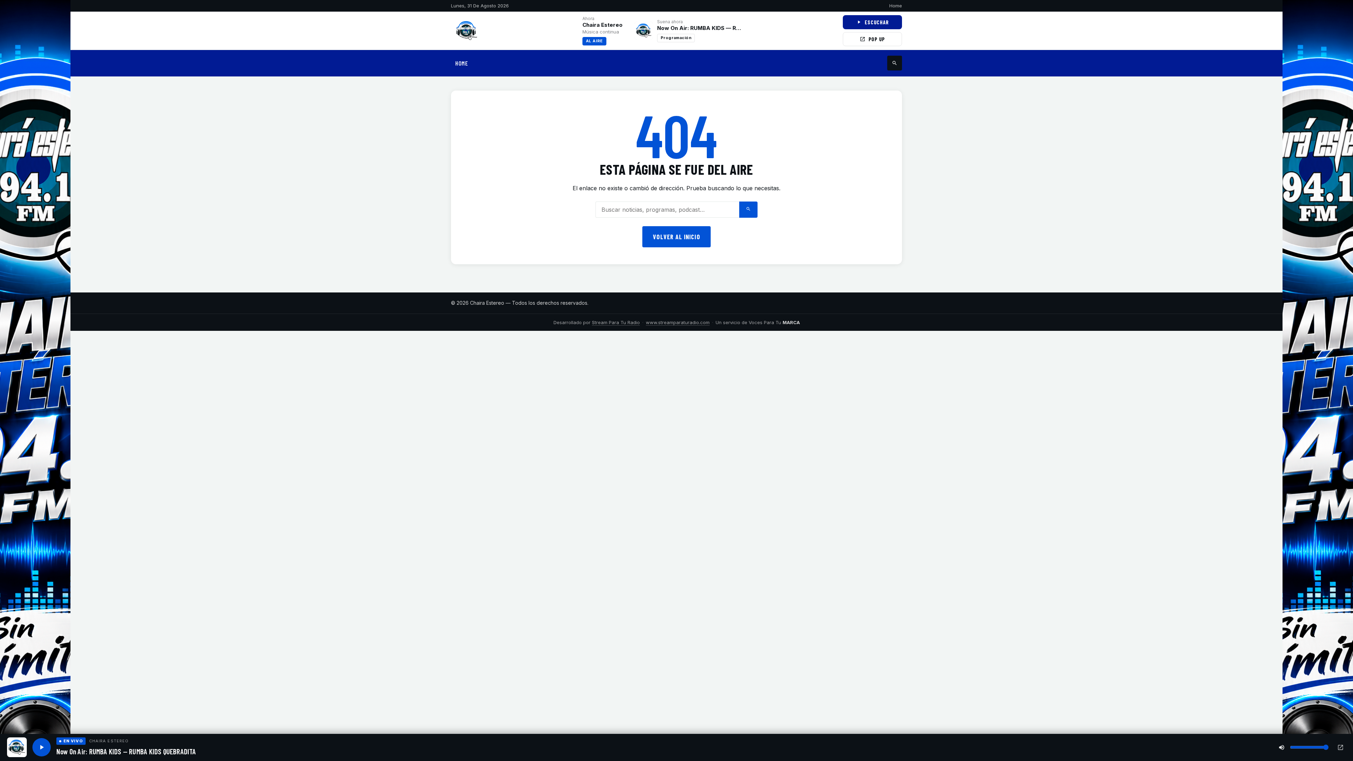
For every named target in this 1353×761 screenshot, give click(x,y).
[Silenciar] (1281, 747)
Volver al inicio (676, 237)
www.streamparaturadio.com (678, 322)
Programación (676, 37)
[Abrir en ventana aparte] (1340, 747)
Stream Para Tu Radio (616, 322)
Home (895, 5)
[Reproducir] (41, 747)
